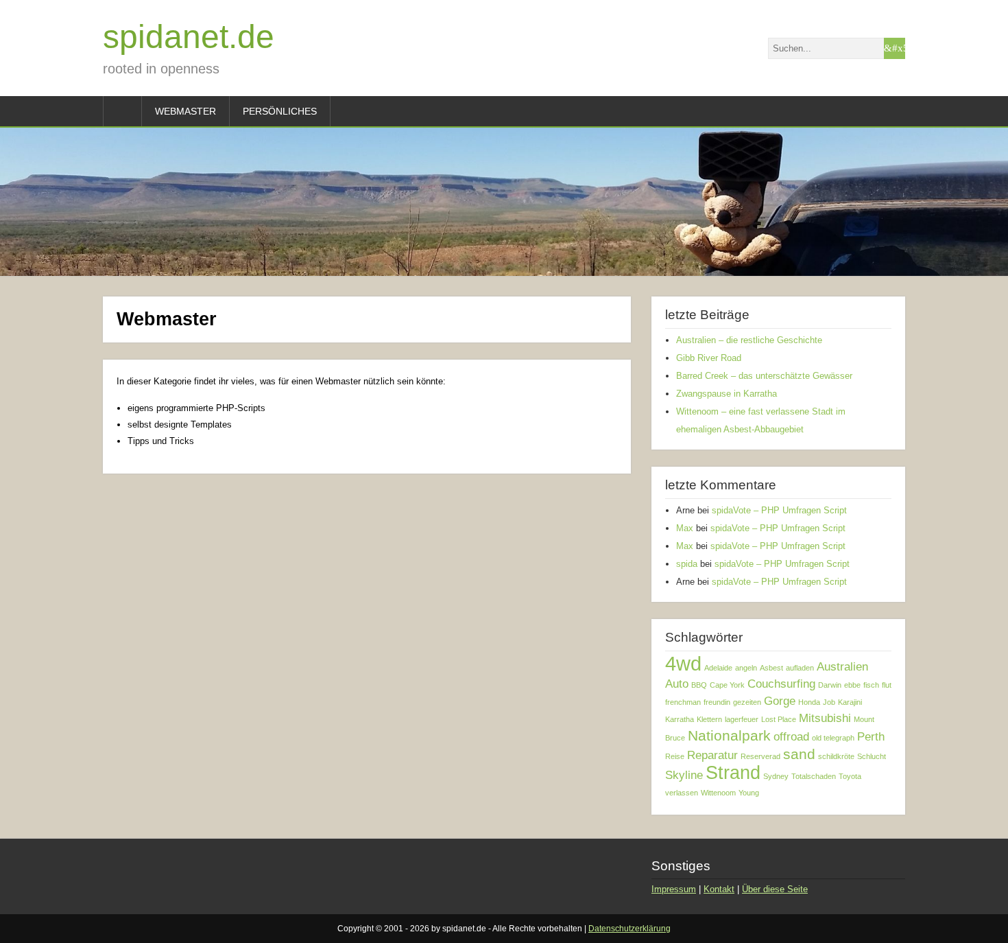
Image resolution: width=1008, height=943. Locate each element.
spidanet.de (188, 37)
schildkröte (836, 756)
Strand (733, 772)
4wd (683, 663)
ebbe (852, 685)
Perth (871, 736)
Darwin (829, 685)
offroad (791, 736)
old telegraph (833, 738)
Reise (674, 756)
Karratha (679, 719)
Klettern (709, 719)
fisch (871, 685)
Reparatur (712, 755)
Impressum (673, 889)
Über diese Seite (775, 889)
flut (886, 685)
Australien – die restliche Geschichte (749, 340)
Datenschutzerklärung (629, 928)
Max (684, 528)
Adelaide (718, 668)
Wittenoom (718, 793)
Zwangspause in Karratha (726, 393)
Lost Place (778, 719)
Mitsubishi (825, 718)
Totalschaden (813, 776)
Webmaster (185, 111)
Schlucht (871, 756)
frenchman (683, 702)
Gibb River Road (708, 358)
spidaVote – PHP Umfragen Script (779, 510)
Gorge (779, 701)
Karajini (850, 702)
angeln (746, 668)
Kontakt (719, 889)
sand (799, 754)
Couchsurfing (781, 683)
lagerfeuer (741, 719)
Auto (676, 683)
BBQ (699, 685)
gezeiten (747, 702)
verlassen (681, 793)
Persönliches (280, 111)
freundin (717, 702)
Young (749, 793)
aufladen (800, 668)
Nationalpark (729, 735)
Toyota (850, 776)
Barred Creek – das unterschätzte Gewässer (764, 376)
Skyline (684, 775)
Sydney (776, 776)
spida (686, 564)
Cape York (727, 685)
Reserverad (760, 756)
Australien (842, 666)
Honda (809, 702)
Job (829, 702)
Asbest (771, 668)
